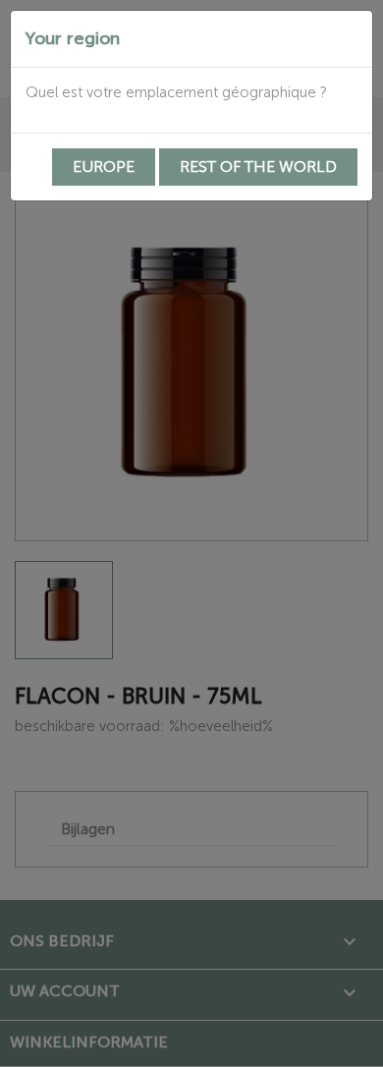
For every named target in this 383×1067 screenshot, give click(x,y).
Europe (104, 166)
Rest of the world (258, 166)
